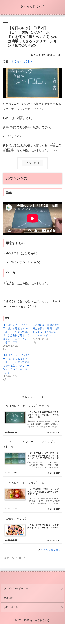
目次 (29, 162)
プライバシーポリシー (16, 588)
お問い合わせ (11, 607)
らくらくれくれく (22, 61)
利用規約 (9, 597)
